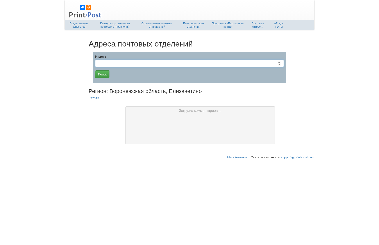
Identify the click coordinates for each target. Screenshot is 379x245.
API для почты (279, 24)
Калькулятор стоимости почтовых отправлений (115, 24)
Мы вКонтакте (237, 157)
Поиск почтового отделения (193, 24)
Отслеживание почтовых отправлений (156, 24)
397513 (94, 98)
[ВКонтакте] (82, 7)
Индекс (100, 56)
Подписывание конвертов (79, 24)
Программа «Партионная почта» (228, 24)
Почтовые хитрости (258, 24)
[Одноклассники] (88, 7)
